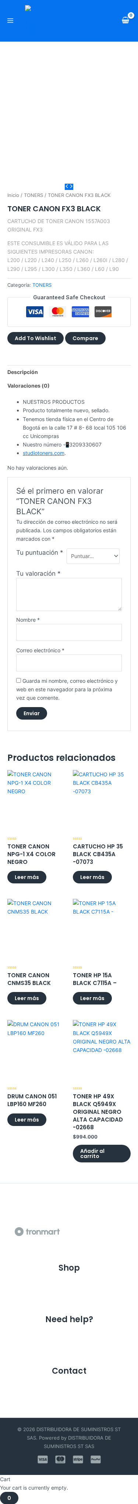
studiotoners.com (43, 453)
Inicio (13, 195)
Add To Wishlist (35, 338)
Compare (85, 338)
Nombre (28, 620)
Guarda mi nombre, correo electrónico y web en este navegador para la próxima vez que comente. (67, 689)
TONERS (33, 195)
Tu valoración (38, 573)
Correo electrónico (40, 650)
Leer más (27, 877)
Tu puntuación (39, 552)
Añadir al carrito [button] (92, 1153)
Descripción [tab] (22, 372)
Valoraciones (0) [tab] (28, 385)
